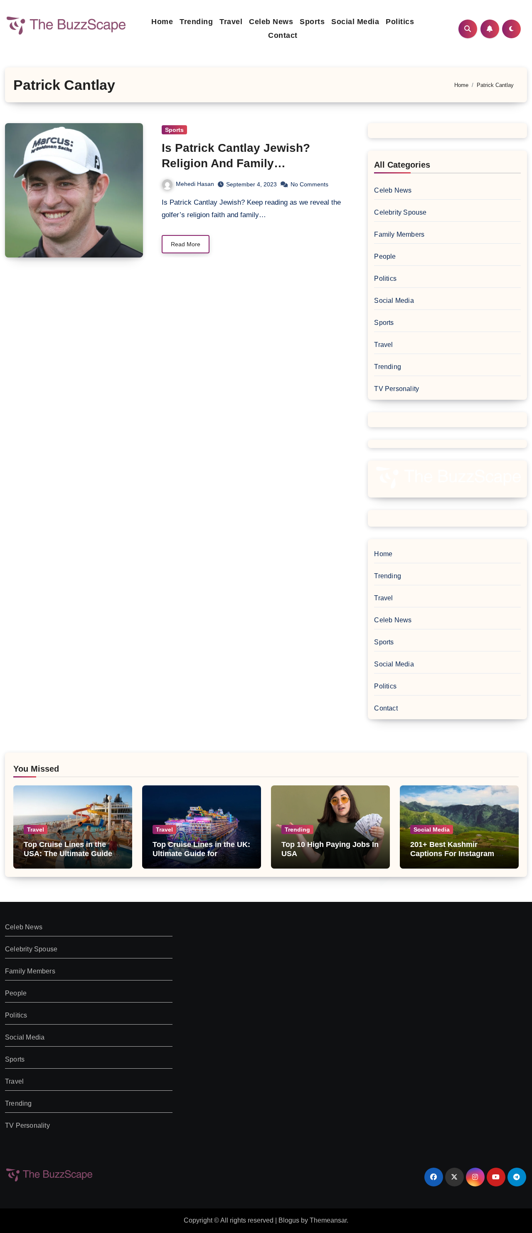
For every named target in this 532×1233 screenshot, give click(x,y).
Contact (283, 35)
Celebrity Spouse (400, 212)
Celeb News (271, 21)
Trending (196, 21)
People (385, 256)
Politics (400, 21)
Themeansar (328, 1220)
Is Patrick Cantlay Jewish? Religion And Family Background (236, 163)
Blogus (288, 1220)
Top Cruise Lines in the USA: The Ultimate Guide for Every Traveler (68, 853)
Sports (312, 21)
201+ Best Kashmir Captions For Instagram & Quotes (456, 853)
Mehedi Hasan (195, 184)
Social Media (355, 21)
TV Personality (396, 388)
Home (162, 21)
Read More (185, 244)
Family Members (399, 234)
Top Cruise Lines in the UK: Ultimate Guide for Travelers (201, 853)
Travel (230, 21)
